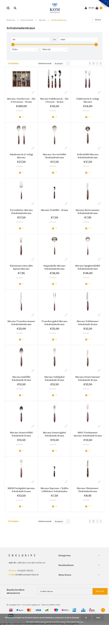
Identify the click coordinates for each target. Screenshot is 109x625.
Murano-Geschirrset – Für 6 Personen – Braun (21, 100)
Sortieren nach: (45, 63)
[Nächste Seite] (97, 63)
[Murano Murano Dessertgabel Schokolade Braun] (54, 413)
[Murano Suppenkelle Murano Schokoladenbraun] (54, 246)
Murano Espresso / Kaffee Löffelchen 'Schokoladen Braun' (54, 490)
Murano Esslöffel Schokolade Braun (21, 378)
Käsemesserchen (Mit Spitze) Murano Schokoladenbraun (21, 267)
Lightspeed (35, 605)
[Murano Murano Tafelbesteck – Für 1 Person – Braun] (54, 79)
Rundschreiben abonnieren (15, 591)
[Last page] (100, 63)
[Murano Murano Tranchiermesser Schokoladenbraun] (21, 301)
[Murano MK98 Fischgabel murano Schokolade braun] (21, 468)
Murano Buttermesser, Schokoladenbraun (88, 211)
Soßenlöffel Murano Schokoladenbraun (87, 156)
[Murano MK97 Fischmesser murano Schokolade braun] (87, 413)
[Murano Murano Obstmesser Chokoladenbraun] (87, 468)
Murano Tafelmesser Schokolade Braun (88, 323)
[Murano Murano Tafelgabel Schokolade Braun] (54, 357)
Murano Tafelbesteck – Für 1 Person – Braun (54, 100)
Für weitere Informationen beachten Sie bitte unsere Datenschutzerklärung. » (55, 622)
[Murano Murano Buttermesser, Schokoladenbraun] (87, 190)
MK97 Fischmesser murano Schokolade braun (88, 434)
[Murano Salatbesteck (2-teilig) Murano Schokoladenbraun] (21, 135)
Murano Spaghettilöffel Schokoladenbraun (87, 267)
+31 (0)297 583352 (25, 570)
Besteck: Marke (27, 20)
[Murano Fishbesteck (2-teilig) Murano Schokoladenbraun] (87, 79)
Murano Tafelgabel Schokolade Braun (54, 378)
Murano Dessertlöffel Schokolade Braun (21, 434)
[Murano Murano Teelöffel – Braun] (54, 190)
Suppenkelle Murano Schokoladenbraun (54, 267)
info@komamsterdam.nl (26, 574)
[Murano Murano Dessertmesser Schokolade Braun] (87, 357)
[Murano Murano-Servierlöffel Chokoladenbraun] (54, 135)
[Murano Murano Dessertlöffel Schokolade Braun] (21, 413)
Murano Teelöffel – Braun (54, 210)
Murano (42, 20)
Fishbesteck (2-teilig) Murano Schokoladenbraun (87, 100)
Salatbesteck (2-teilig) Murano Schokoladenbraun (21, 156)
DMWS (52, 605)
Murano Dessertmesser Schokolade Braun (87, 378)
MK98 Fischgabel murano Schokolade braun (21, 490)
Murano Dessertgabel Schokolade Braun (54, 434)
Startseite (11, 20)
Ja (86, 618)
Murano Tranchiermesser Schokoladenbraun (21, 323)
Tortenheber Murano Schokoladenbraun (21, 211)
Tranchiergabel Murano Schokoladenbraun (54, 323)
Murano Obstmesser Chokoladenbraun (88, 490)
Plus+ (58, 605)
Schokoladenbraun (58, 20)
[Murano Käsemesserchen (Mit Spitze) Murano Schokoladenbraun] (21, 246)
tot (54, 39)
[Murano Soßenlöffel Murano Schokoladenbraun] (87, 135)
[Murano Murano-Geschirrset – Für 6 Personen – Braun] (21, 79)
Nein (98, 618)
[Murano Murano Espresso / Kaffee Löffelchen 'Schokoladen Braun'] (54, 468)
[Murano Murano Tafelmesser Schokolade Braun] (87, 301)
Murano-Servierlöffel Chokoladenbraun (54, 156)
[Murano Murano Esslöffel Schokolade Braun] (21, 357)
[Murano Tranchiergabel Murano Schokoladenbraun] (54, 301)
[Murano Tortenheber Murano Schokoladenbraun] (21, 190)
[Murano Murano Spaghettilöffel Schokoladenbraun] (87, 246)
